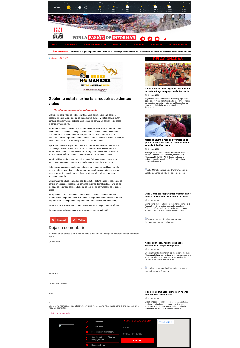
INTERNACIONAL (178, 44)
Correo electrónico (58, 283)
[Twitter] (150, 38)
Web (51, 293)
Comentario (55, 242)
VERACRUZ (118, 44)
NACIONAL (156, 44)
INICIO (55, 44)
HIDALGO (70, 44)
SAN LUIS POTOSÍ (93, 44)
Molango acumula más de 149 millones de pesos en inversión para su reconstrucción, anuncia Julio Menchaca (153, 51)
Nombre (53, 273)
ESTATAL (139, 44)
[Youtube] (157, 38)
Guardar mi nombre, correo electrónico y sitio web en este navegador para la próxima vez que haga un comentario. (94, 307)
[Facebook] (142, 38)
